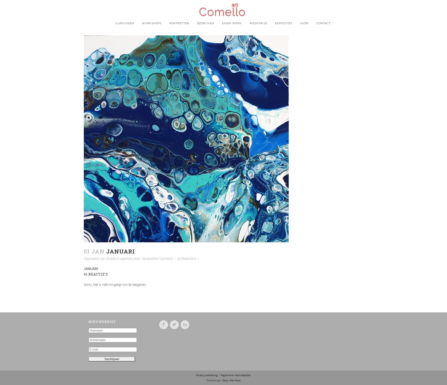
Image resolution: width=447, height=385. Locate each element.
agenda (126, 258)
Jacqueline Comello (157, 258)
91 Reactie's (186, 258)
